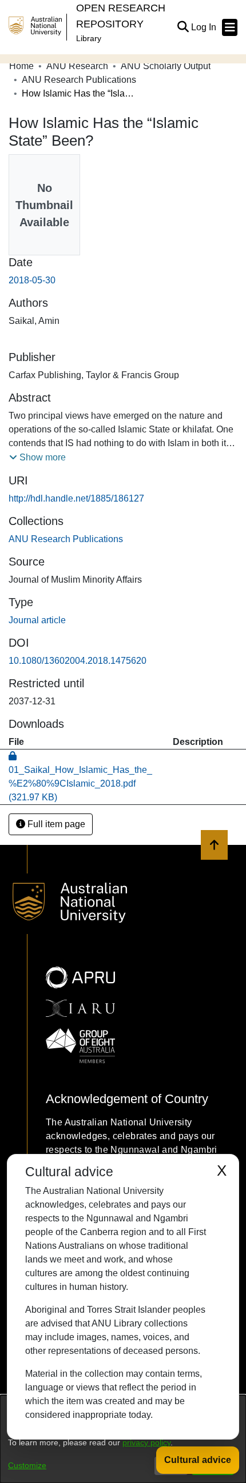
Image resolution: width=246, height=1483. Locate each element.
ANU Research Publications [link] (79, 80)
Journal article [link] (37, 620)
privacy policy (146, 1442)
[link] (66, 539)
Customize (27, 1465)
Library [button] (88, 38)
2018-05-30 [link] (32, 280)
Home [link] (21, 66)
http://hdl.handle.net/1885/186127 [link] (76, 498)
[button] (183, 27)
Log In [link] (204, 27)
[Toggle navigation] (229, 27)
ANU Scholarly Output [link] (166, 66)
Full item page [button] (55, 824)
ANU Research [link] (77, 66)
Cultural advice (197, 1460)
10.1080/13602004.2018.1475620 (77, 661)
